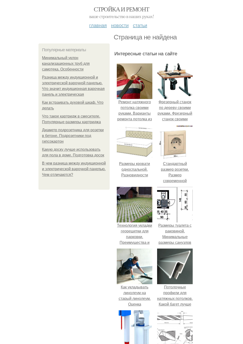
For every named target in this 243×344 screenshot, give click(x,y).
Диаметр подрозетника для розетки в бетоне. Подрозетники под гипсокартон (73, 135)
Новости (120, 25)
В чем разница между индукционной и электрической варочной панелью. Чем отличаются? (74, 169)
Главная (98, 25)
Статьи (140, 25)
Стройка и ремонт (121, 9)
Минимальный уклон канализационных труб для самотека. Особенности (66, 63)
